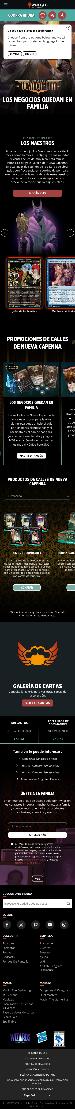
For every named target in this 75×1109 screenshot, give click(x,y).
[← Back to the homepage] (38, 4)
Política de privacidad (37, 1063)
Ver (37, 878)
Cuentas (45, 948)
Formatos (9, 948)
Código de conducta (37, 1058)
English (29, 54)
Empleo (45, 952)
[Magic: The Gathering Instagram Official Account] (64, 924)
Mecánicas (37, 193)
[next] (70, 233)
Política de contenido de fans (37, 1074)
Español (15, 54)
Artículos (8, 943)
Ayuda (44, 957)
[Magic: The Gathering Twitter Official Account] (21, 924)
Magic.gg (8, 999)
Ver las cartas (37, 703)
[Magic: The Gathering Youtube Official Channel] (50, 924)
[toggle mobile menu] (6, 4)
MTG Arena (10, 995)
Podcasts (9, 957)
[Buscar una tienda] (68, 903)
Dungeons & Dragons (54, 990)
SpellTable (9, 1021)
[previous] (4, 233)
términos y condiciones (27, 862)
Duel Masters (48, 995)
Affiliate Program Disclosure (51, 968)
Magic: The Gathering (17, 990)
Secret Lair (10, 1017)
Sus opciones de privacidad (37, 1089)
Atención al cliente (37, 1069)
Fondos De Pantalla (15, 961)
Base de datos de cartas (19, 1012)
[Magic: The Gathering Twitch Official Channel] (35, 924)
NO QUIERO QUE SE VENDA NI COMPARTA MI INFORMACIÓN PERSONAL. (37, 1082)
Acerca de (46, 943)
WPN (43, 961)
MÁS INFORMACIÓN (31, 456)
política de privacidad (35, 859)
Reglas (7, 952)
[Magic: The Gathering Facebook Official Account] (7, 924)
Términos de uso (37, 1052)
